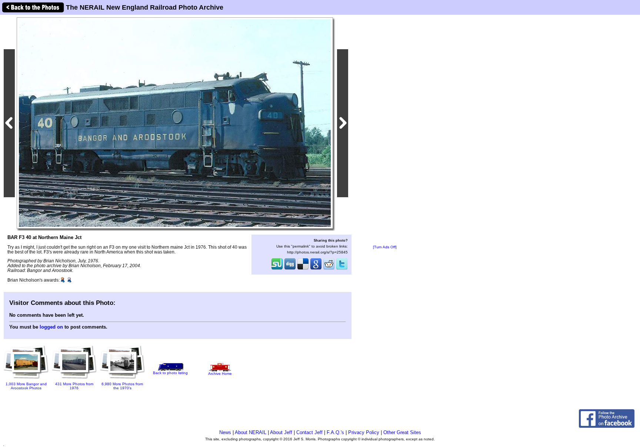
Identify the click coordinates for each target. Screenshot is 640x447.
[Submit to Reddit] (329, 269)
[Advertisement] (384, 130)
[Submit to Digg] (290, 269)
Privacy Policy (363, 432)
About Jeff (281, 432)
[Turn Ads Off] (385, 247)
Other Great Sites (402, 432)
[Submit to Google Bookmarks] (316, 269)
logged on (51, 327)
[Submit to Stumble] (277, 269)
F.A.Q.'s (335, 432)
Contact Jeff (309, 432)
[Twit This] (342, 269)
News (225, 432)
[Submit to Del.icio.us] (303, 269)
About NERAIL (250, 432)
